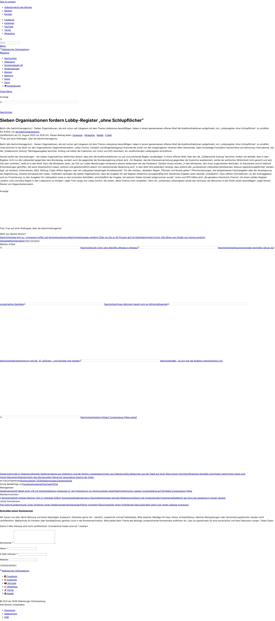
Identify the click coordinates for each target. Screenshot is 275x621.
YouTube (8, 26)
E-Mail (108, 135)
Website (4, 559)
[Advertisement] (137, 209)
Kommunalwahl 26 (13, 65)
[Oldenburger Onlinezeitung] (14, 570)
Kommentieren (17, 241)
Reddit (100, 135)
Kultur (7, 79)
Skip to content (8, 1)
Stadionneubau (49, 480)
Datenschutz (10, 613)
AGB (6, 617)
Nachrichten (10, 58)
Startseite (5, 241)
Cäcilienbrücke (64, 480)
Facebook (9, 19)
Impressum (9, 610)
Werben (8, 10)
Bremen (8, 72)
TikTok (7, 30)
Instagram (9, 23)
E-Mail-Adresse (8, 554)
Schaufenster (13, 86)
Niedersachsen (11, 68)
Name (4, 548)
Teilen (27, 241)
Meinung (8, 75)
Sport (7, 82)
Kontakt (8, 14)
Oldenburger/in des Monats (18, 7)
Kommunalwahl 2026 (31, 480)
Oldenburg (9, 62)
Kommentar (6, 543)
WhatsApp (9, 33)
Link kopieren (35, 241)
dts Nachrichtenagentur (27, 131)
